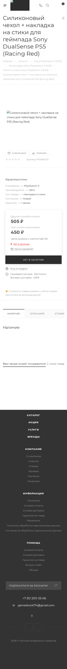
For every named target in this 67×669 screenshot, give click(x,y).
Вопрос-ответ (33, 564)
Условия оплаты (33, 505)
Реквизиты (33, 520)
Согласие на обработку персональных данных (34, 530)
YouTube (38, 627)
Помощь (33, 542)
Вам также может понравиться (24, 363)
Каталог (33, 415)
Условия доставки (33, 510)
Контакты (33, 476)
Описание (37, 313)
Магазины (33, 500)
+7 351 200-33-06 (34, 598)
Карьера (33, 471)
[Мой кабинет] (54, 5)
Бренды (34, 436)
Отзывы (33, 466)
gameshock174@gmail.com (36, 605)
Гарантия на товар (33, 515)
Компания (33, 449)
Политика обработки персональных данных (33, 525)
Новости (33, 461)
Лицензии (33, 481)
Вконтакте (29, 627)
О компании (33, 456)
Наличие (13, 313)
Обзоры (33, 569)
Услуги (33, 429)
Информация (33, 493)
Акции (33, 422)
